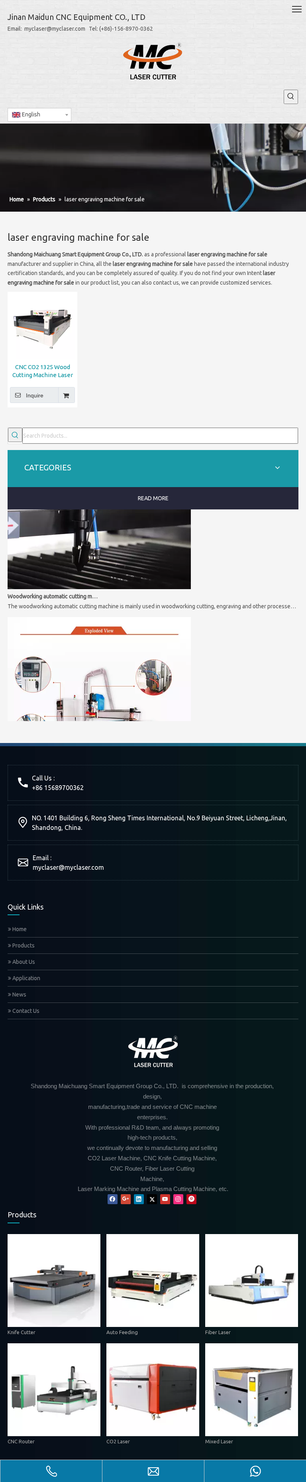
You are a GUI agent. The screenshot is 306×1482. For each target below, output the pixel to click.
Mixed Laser (219, 1441)
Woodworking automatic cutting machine (53, 587)
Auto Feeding (122, 1332)
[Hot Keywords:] (291, 97)
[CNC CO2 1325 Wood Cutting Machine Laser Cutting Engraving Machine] (42, 325)
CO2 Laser (118, 1441)
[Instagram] (178, 1199)
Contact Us (25, 1011)
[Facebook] (113, 1199)
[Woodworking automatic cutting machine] (99, 578)
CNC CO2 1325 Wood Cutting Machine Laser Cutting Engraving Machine (42, 371)
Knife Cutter (21, 1332)
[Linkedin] (139, 1199)
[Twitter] (152, 1199)
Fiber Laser (218, 1332)
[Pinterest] (191, 1199)
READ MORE (153, 498)
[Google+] (126, 1199)
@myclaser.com (81, 867)
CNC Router (21, 1441)
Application (25, 978)
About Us (23, 962)
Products (23, 945)
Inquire (34, 395)
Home (19, 929)
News (18, 994)
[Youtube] (165, 1199)
